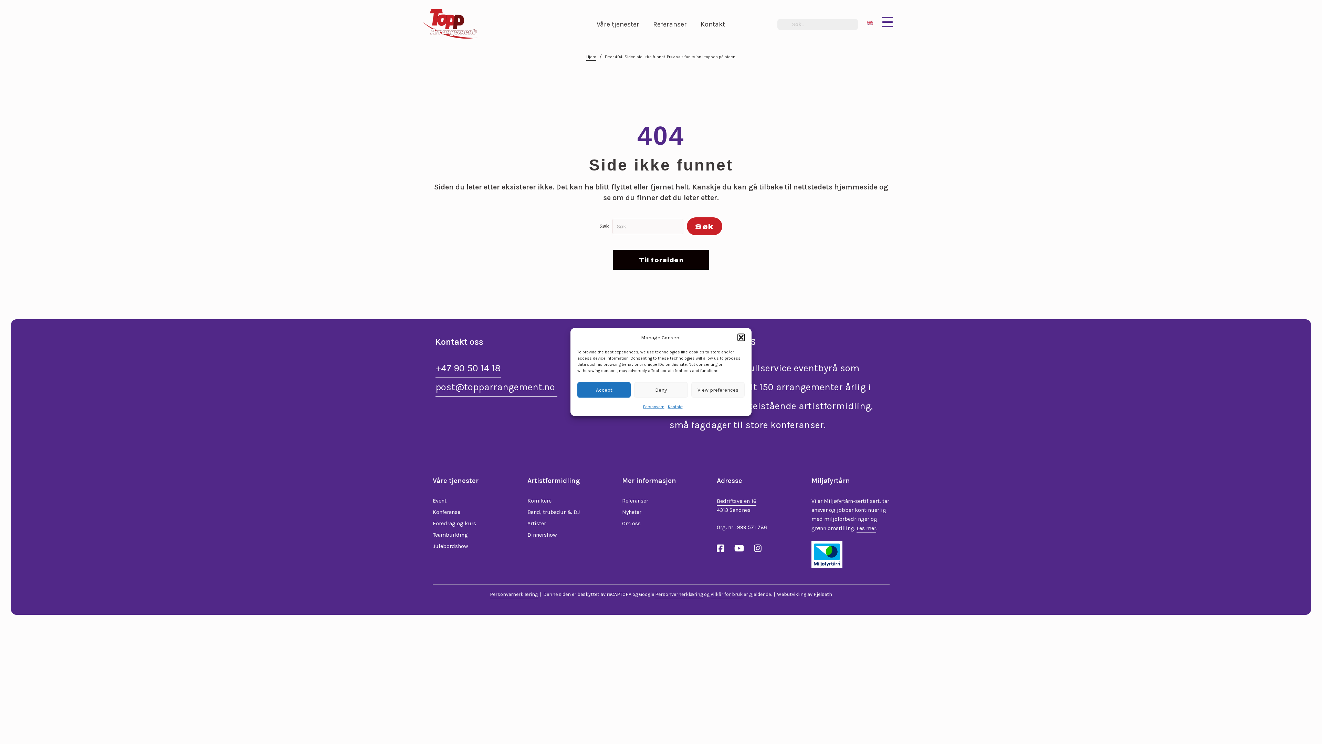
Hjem (591, 56)
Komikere (539, 500)
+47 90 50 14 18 (468, 368)
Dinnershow (542, 534)
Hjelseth (823, 594)
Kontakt (675, 406)
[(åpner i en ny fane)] (826, 553)
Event (440, 500)
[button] (741, 337)
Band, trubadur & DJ (553, 512)
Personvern (653, 406)
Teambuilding (450, 534)
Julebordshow (450, 546)
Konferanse (446, 512)
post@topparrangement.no (496, 387)
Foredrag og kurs (454, 523)
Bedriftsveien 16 (736, 501)
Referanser (635, 500)
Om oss (631, 523)
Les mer (866, 528)
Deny (661, 390)
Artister (536, 523)
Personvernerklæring (514, 594)
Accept (604, 390)
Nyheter (631, 512)
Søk (604, 226)
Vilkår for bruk (727, 594)
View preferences (717, 390)
